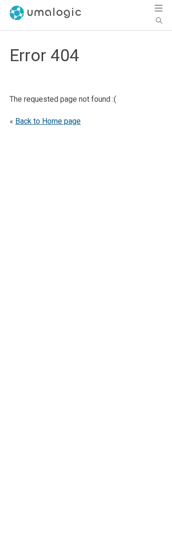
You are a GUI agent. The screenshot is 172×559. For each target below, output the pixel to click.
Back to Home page (48, 121)
